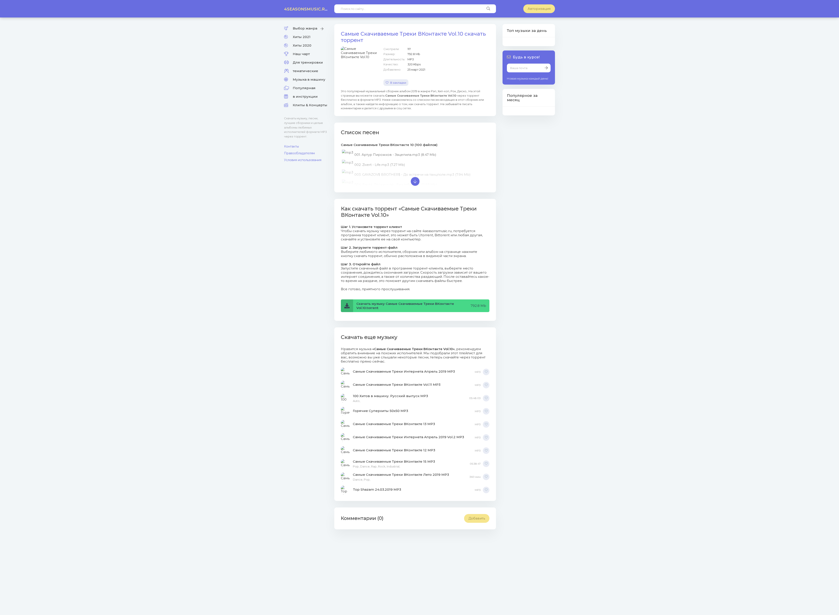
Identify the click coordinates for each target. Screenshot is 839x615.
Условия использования (302, 160)
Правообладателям (299, 153)
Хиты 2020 (302, 45)
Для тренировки (308, 62)
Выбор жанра (305, 28)
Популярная (304, 88)
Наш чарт (301, 54)
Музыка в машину (309, 79)
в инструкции (305, 96)
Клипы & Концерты (310, 105)
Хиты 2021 (301, 37)
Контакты (291, 146)
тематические (305, 71)
